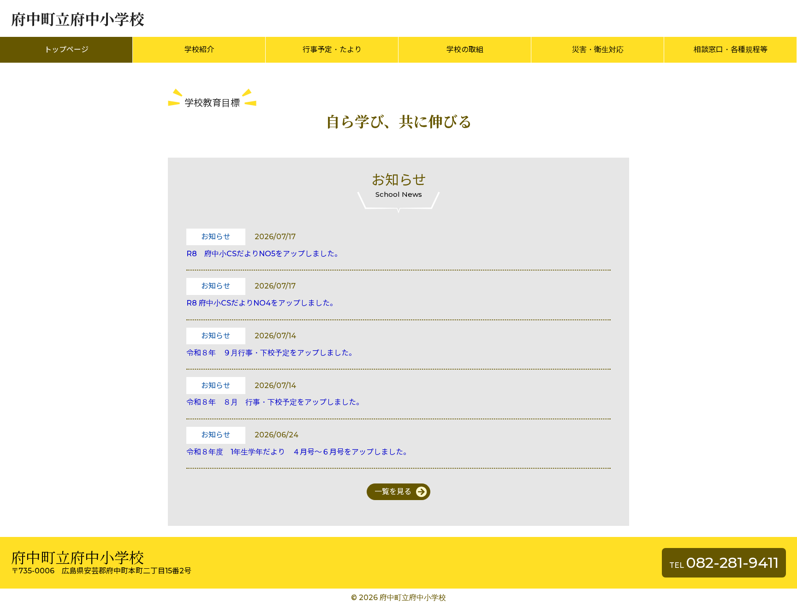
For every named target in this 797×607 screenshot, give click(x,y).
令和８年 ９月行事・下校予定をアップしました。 (271, 352)
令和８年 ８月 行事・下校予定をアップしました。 (274, 402)
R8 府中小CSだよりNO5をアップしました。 (264, 253)
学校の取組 (464, 49)
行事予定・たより (332, 49)
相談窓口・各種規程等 (730, 49)
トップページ (66, 49)
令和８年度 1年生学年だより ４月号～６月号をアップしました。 (298, 452)
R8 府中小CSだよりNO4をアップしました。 (261, 303)
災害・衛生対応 (598, 49)
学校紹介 (199, 49)
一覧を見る (393, 491)
